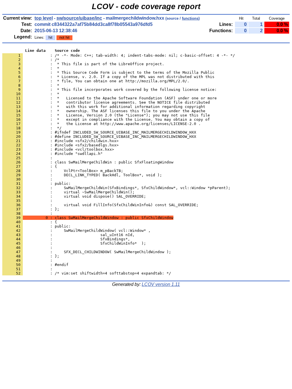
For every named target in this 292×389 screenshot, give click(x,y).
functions (190, 18)
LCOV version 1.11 (161, 284)
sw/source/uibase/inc (79, 18)
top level (44, 18)
